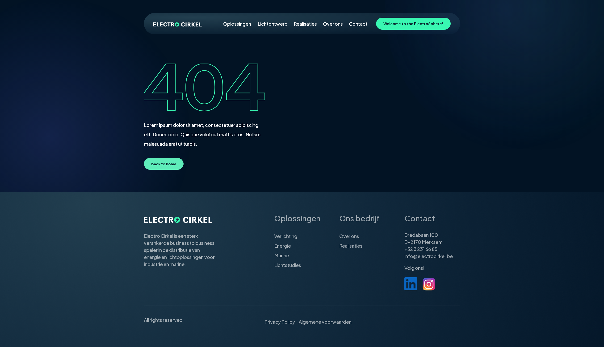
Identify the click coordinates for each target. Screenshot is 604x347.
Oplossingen (237, 24)
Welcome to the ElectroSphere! (413, 23)
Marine (281, 255)
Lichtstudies (287, 265)
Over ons (333, 24)
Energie (282, 246)
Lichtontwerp (273, 24)
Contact (358, 24)
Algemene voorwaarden (325, 321)
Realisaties (305, 24)
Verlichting (285, 236)
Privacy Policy (279, 321)
